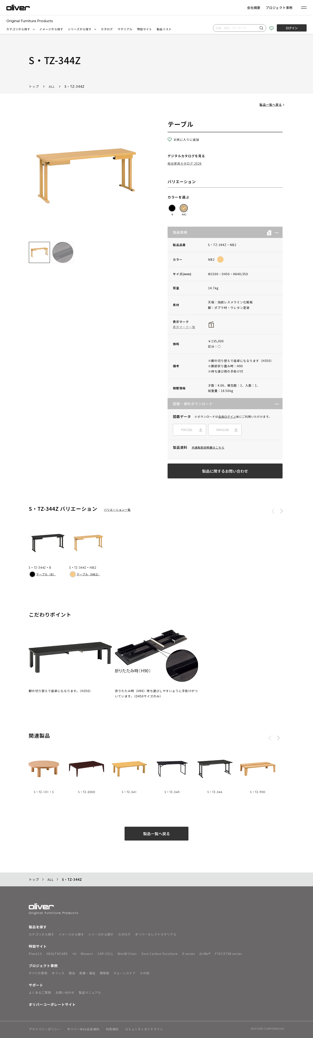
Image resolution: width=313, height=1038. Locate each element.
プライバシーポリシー (45, 1029)
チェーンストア (124, 973)
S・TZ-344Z (75, 86)
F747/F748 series (228, 954)
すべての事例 (38, 973)
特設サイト (144, 29)
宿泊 (72, 973)
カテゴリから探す (18, 29)
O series (188, 954)
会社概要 (253, 7)
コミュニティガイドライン (144, 1029)
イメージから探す (51, 29)
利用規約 (112, 1029)
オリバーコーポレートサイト (52, 1004)
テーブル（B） (46, 574)
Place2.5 (35, 954)
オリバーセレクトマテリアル (156, 934)
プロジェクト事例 (279, 7)
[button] (275, 232)
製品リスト (164, 29)
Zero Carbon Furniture (159, 954)
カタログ (107, 29)
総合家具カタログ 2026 (185, 163)
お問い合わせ (65, 992)
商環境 (104, 973)
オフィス (58, 973)
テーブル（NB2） (88, 574)
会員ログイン (227, 417)
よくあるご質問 (40, 992)
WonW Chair (127, 954)
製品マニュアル (90, 992)
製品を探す (38, 927)
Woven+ (87, 954)
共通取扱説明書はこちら (208, 447)
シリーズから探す (80, 29)
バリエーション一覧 (117, 510)
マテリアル (125, 29)
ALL (52, 86)
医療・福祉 (87, 973)
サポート (36, 985)
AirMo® (205, 954)
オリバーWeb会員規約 (83, 1029)
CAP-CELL (105, 954)
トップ (34, 86)
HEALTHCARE (57, 954)
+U (74, 954)
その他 (144, 973)
